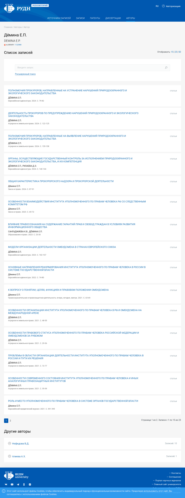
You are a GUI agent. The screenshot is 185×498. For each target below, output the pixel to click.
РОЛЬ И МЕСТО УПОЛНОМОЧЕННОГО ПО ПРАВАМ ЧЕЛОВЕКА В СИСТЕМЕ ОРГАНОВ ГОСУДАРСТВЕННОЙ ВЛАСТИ (73, 401)
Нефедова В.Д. (20, 443)
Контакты (176, 473)
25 (176, 52)
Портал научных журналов (168, 480)
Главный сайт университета (167, 484)
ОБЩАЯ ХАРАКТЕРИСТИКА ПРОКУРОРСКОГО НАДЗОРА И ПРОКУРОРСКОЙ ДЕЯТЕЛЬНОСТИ (61, 181)
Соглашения (175, 477)
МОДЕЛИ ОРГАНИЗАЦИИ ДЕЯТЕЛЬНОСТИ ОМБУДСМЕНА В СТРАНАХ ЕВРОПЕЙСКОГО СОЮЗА (62, 247)
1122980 (18, 45)
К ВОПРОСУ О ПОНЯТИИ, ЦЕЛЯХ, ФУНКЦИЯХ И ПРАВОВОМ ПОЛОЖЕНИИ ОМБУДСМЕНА (58, 290)
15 (172, 52)
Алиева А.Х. (19, 456)
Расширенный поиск (25, 74)
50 (179, 52)
